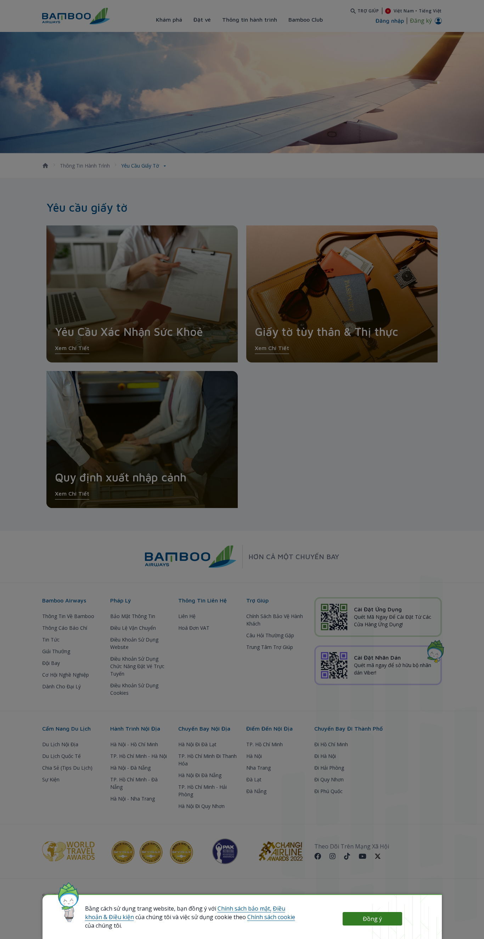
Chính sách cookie (271, 917)
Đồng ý (372, 919)
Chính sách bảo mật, (244, 908)
